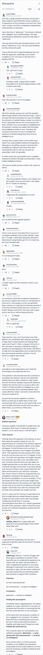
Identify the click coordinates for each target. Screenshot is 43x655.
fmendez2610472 (12, 228)
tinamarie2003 (11, 332)
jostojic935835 (11, 294)
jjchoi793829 (10, 14)
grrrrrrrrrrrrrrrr (11, 215)
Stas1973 (14, 551)
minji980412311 (16, 174)
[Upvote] (3, 62)
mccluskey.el (15, 190)
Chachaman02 (11, 264)
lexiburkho (14, 319)
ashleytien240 (16, 77)
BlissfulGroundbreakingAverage (22, 517)
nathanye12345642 (13, 109)
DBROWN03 (10, 251)
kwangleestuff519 (17, 66)
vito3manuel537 (12, 364)
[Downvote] (9, 62)
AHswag (9, 535)
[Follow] (39, 9)
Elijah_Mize (10, 417)
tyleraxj (9, 278)
